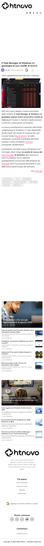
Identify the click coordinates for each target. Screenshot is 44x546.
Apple (5, 395)
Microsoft (6, 164)
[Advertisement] (22, 38)
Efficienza (26, 179)
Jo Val (8, 70)
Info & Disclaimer (22, 483)
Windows (6, 185)
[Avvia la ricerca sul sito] (40, 13)
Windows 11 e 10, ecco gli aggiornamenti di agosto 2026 (17, 321)
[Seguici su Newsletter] (22, 519)
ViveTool (29, 142)
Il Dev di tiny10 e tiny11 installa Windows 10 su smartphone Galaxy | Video (18, 331)
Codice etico (22, 493)
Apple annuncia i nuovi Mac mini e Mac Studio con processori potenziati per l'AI (20, 399)
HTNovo (23, 542)
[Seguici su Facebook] (33, 13)
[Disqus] (22, 219)
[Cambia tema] (30, 12)
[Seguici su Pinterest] (32, 519)
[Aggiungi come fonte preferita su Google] (26, 70)
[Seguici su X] (37, 13)
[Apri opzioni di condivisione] (32, 70)
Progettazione (20, 182)
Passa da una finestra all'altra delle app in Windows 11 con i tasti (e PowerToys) (16, 433)
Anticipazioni (8, 179)
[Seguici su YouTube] (27, 519)
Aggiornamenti (8, 316)
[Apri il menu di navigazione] (27, 13)
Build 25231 (21, 136)
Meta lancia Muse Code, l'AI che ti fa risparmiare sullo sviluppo (14, 364)
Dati (17, 179)
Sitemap (22, 490)
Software (33, 182)
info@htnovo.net (22, 534)
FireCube (38, 171)
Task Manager (8, 155)
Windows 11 (17, 185)
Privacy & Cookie (22, 486)
